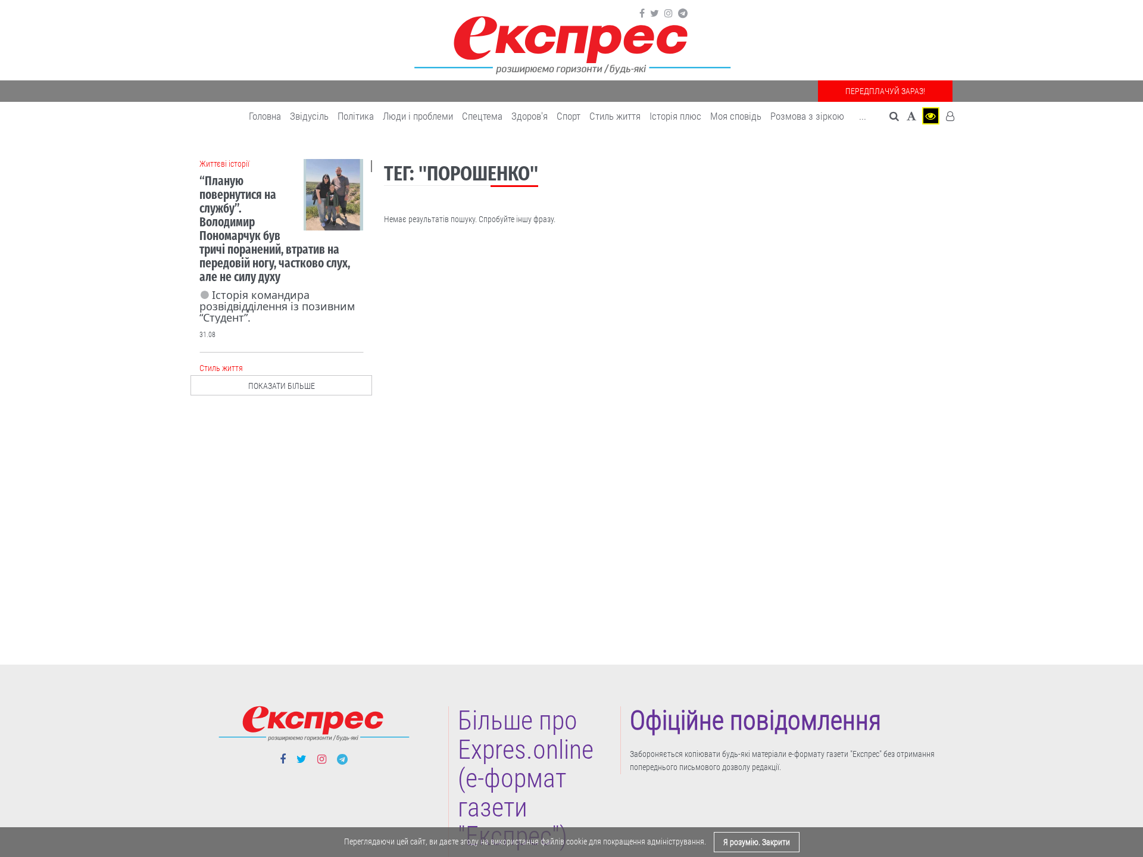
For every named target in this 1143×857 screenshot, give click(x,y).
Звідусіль (309, 116)
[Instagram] (668, 13)
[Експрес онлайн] (571, 43)
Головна (265, 116)
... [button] (862, 116)
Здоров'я (529, 116)
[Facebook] (642, 13)
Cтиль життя (615, 116)
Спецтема (482, 116)
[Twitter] (654, 13)
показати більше (281, 386)
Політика (356, 116)
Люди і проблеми (418, 116)
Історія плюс (675, 116)
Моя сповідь (735, 116)
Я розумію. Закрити (756, 842)
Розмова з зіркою (807, 116)
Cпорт (568, 116)
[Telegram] (683, 13)
